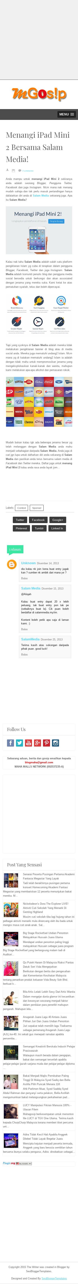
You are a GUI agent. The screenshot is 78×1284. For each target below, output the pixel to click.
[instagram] (55, 742)
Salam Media (30, 588)
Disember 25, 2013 (52, 639)
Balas (24, 578)
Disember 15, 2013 (52, 588)
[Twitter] (19, 742)
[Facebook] (10, 742)
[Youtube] (28, 742)
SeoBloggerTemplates (54, 1278)
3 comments (28, 170)
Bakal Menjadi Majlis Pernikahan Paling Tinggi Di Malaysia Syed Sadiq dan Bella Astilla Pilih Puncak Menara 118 (46, 1080)
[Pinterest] (46, 742)
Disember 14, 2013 (48, 563)
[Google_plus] (37, 742)
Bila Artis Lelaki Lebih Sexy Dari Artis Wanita (49, 991)
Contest (21, 508)
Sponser (36, 508)
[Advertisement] (39, 39)
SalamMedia (30, 639)
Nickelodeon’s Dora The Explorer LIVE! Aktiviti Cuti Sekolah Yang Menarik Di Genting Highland (45, 908)
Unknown (28, 563)
